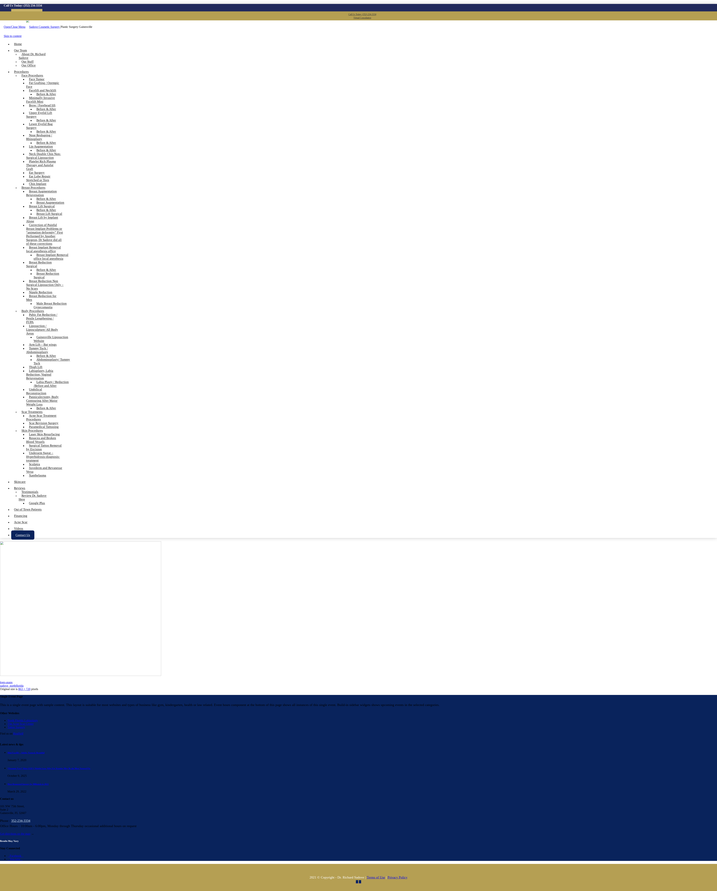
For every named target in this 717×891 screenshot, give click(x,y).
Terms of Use (376, 877)
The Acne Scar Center (20, 723)
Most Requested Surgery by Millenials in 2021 (28, 784)
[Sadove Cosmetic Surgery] (43, 26)
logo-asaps (6, 682)
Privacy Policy (397, 877)
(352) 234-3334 (33, 5)
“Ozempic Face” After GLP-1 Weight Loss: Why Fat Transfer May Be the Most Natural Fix (48, 768)
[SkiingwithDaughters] (80, 675)
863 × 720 (24, 689)
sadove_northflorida (12, 685)
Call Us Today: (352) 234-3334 (362, 14)
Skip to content (12, 36)
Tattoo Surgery (16, 727)
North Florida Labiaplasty (22, 720)
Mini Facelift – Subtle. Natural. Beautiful (25, 753)
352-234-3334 (20, 821)
